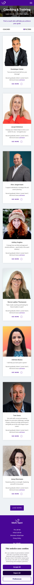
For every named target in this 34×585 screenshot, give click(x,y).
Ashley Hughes (17, 242)
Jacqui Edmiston (17, 127)
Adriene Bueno (17, 360)
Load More (17, 508)
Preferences (17, 579)
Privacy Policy (17, 538)
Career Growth (10, 14)
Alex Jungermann (17, 184)
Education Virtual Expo (17, 535)
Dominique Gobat (17, 69)
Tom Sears (17, 415)
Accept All (17, 567)
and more (22, 80)
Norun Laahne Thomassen (17, 302)
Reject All (17, 573)
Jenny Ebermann (17, 479)
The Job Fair (17, 530)
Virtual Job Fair (17, 532)
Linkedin (18, 543)
